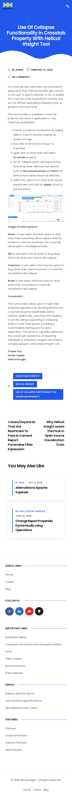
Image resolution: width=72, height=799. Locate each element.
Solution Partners (16, 742)
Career (9, 582)
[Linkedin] (19, 611)
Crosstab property (28, 376)
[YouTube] (29, 611)
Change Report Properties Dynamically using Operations (34, 525)
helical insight (25, 384)
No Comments (21, 76)
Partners (10, 728)
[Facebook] (9, 611)
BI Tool (20, 482)
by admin (17, 69)
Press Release (14, 673)
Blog (8, 589)
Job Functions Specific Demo (23, 700)
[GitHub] (39, 611)
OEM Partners (13, 750)
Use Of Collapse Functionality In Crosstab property (36, 394)
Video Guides (13, 658)
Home (9, 574)
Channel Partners (16, 735)
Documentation (15, 666)
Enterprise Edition (16, 637)
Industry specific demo (19, 693)
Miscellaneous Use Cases (21, 708)
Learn (8, 651)
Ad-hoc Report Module (30, 511)
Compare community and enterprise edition (33, 644)
